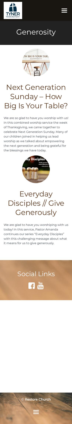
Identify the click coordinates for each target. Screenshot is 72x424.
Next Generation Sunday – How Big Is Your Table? (36, 96)
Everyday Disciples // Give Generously (36, 203)
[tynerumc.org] (26, 10)
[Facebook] (31, 285)
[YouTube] (40, 285)
